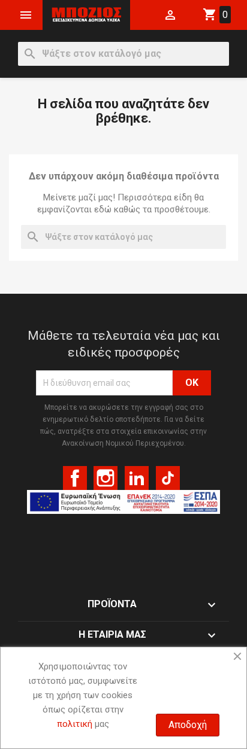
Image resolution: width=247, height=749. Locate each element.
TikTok (168, 478)
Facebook (75, 478)
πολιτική (74, 723)
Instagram (106, 478)
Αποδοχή (187, 724)
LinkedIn (137, 478)
